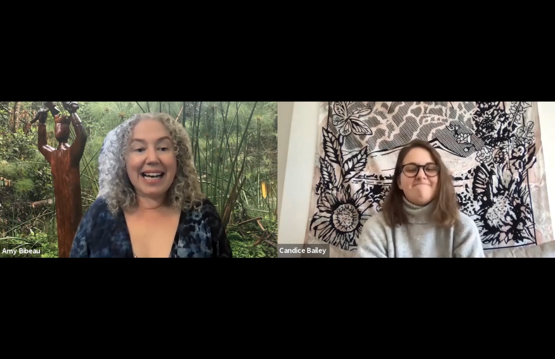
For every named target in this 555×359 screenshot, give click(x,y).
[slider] (248, 326)
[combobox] (473, 344)
